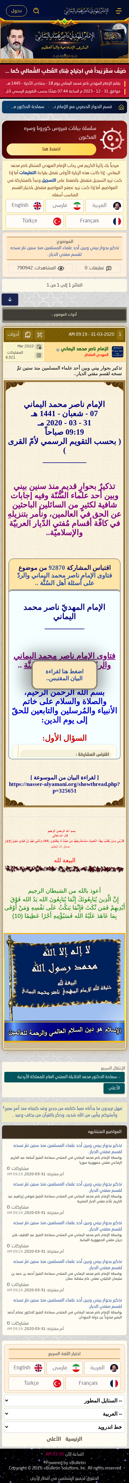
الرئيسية (73, 1439)
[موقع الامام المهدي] (86, 11)
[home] (120, 107)
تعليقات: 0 (94, 268)
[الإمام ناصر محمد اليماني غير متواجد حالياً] (117, 352)
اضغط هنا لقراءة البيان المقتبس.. (65, 675)
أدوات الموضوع (65, 315)
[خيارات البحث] (36, 11)
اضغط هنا (51, 149)
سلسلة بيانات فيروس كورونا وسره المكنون (60, 133)
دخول (16, 11)
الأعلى (114, 1088)
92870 (57, 567)
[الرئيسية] (118, 11)
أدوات (13, 334)
